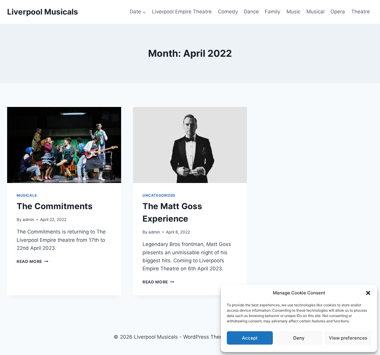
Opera (337, 12)
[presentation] (64, 145)
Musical (315, 12)
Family (272, 12)
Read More (32, 261)
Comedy (228, 12)
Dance (251, 12)
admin (28, 219)
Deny (299, 338)
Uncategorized (158, 195)
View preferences (348, 338)
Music (293, 12)
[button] (368, 293)
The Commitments (55, 206)
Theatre (360, 12)
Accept (250, 338)
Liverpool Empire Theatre (182, 12)
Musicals (27, 195)
